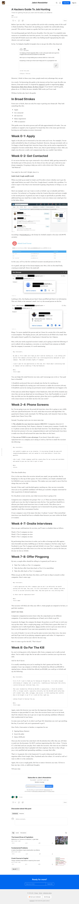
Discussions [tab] (23, 833)
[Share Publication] (60, 2)
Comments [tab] (15, 813)
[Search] (56, 2)
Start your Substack (35, 897)
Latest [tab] (17, 833)
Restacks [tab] (21, 813)
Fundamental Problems (19, 848)
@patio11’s (42, 84)
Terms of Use (47, 789)
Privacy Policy (51, 791)
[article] (39, 840)
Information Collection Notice (39, 791)
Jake (12, 15)
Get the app (47, 897)
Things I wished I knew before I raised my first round (25, 860)
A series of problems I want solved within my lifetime (25, 850)
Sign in (74, 3)
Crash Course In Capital (19, 858)
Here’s (38, 627)
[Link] (9, 99)
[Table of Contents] (2, 452)
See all (14, 869)
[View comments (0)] (19, 20)
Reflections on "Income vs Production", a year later (24, 839)
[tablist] (18, 813)
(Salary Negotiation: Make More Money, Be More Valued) (37, 85)
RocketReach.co (25, 235)
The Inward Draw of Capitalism (22, 837)
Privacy (36, 893)
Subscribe (66, 3)
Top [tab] (13, 833)
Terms (40, 893)
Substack (32, 900)
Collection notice (47, 893)
